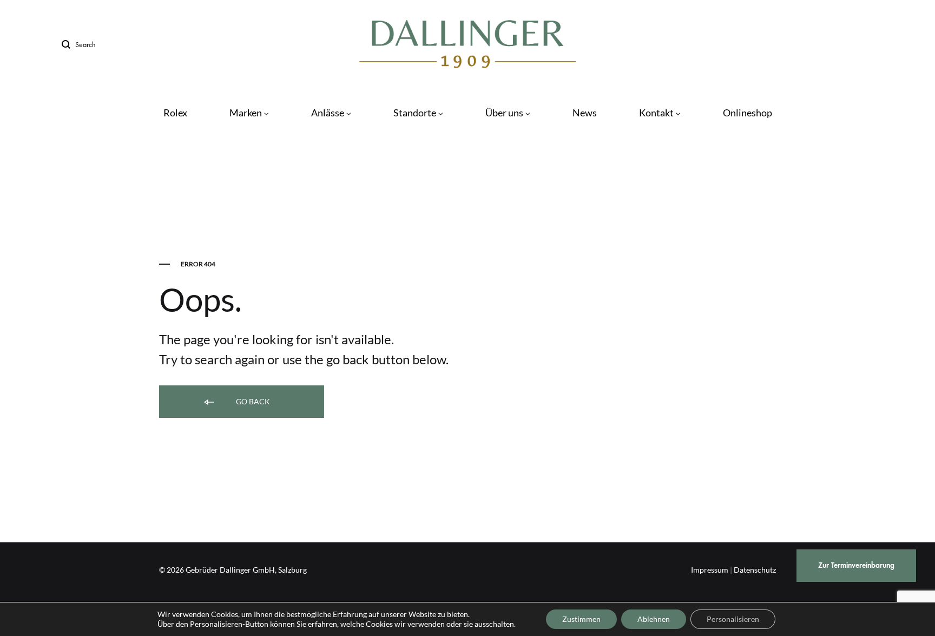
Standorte (414, 113)
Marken (245, 113)
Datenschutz (755, 569)
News (584, 113)
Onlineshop (747, 113)
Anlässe (327, 113)
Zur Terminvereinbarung (856, 565)
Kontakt (656, 113)
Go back (252, 401)
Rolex (175, 113)
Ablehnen (653, 619)
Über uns (504, 113)
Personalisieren (733, 619)
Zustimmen (581, 619)
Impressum (709, 569)
